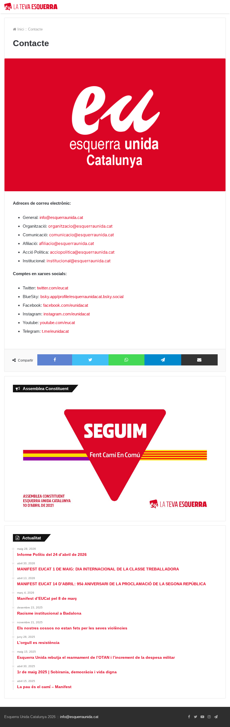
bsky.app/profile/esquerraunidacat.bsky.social (81, 296)
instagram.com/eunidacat (66, 313)
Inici (20, 29)
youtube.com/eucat (57, 322)
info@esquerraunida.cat (61, 217)
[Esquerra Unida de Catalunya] (31, 7)
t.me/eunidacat (55, 331)
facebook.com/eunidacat (65, 305)
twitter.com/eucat (52, 287)
